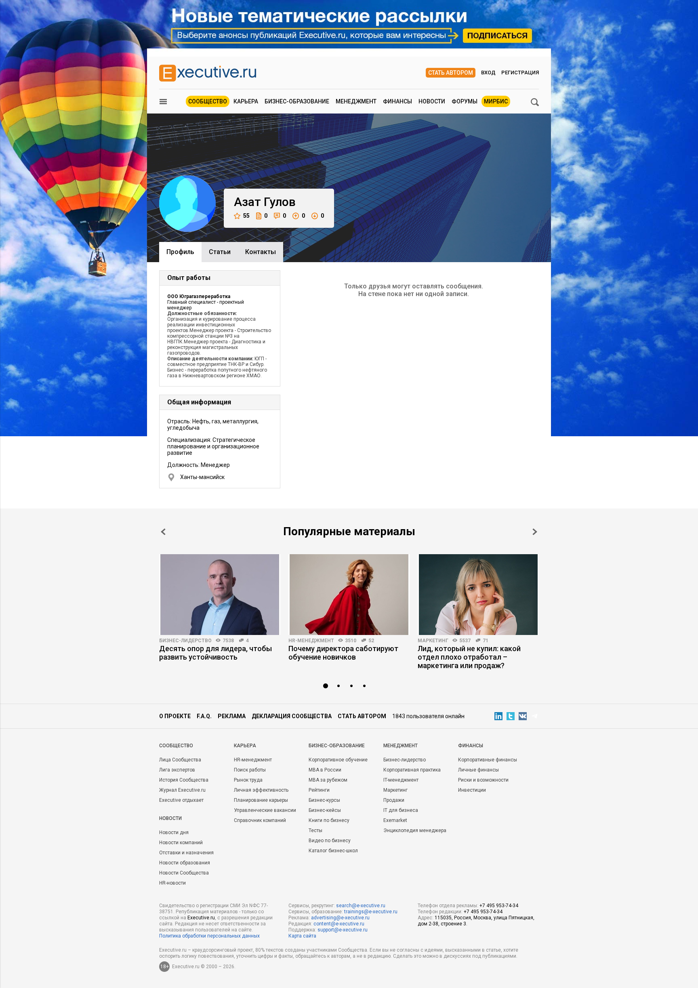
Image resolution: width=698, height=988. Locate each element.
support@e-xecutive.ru (342, 930)
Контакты (260, 252)
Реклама (232, 716)
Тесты (315, 830)
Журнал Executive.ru (182, 790)
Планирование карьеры (261, 800)
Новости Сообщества (184, 873)
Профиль (180, 252)
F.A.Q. (204, 716)
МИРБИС (496, 101)
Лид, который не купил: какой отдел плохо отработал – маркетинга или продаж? (469, 657)
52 (371, 640)
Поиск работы (250, 770)
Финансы (397, 101)
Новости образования (184, 863)
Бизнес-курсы (324, 800)
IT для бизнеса (400, 810)
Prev (163, 532)
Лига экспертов (177, 770)
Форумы (464, 101)
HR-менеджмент (311, 640)
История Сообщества (183, 780)
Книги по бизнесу (329, 820)
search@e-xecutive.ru (360, 905)
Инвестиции (472, 790)
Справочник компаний (260, 820)
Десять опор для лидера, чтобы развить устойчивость (215, 652)
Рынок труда (248, 780)
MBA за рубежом (328, 780)
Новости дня (174, 832)
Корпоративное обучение (338, 760)
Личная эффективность (261, 790)
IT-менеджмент (400, 780)
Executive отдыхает (181, 800)
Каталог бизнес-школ (333, 850)
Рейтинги (319, 790)
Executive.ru (201, 918)
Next (535, 532)
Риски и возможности (483, 780)
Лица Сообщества (180, 760)
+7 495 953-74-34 (498, 905)
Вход (488, 72)
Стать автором (450, 72)
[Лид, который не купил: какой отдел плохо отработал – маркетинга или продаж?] (478, 594)
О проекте (175, 716)
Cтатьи (220, 252)
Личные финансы (478, 770)
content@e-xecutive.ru (338, 924)
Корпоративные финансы (487, 760)
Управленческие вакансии (265, 810)
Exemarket (395, 820)
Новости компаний (181, 842)
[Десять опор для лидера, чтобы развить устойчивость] (219, 594)
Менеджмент (356, 101)
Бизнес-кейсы (325, 810)
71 (485, 640)
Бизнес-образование (297, 101)
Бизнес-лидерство (185, 640)
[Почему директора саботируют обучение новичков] (349, 594)
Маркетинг (433, 640)
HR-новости (172, 883)
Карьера (245, 101)
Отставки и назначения (186, 853)
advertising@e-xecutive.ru (340, 918)
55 (246, 215)
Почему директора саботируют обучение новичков (343, 652)
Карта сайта (302, 936)
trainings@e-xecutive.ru (370, 911)
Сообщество (207, 101)
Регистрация (520, 72)
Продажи (393, 800)
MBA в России (325, 770)
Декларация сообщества (292, 716)
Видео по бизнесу (330, 840)
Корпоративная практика (412, 770)
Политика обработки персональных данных (209, 936)
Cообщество (176, 745)
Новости (431, 101)
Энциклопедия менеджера (414, 830)
